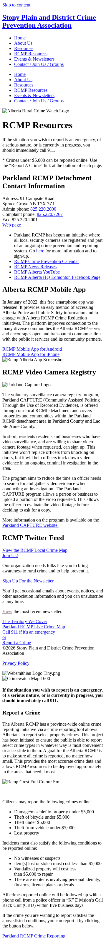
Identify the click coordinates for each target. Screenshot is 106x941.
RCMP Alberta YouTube (37, 271)
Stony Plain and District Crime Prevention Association (49, 21)
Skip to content (16, 4)
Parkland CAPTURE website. (30, 525)
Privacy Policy (15, 663)
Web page (11, 224)
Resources (23, 48)
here (40, 250)
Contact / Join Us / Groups (39, 64)
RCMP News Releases (35, 266)
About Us (23, 43)
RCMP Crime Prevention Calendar (46, 261)
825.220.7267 (50, 214)
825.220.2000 (43, 208)
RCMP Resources (30, 53)
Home (20, 37)
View (7, 611)
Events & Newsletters (34, 58)
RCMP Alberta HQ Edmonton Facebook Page (57, 277)
